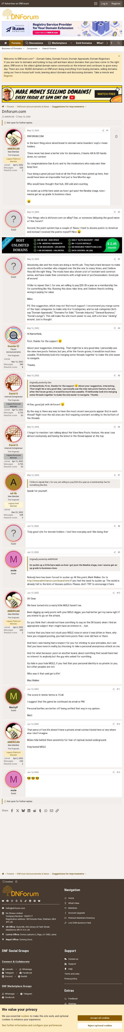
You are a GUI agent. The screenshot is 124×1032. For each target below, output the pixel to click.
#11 (118, 689)
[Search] (118, 43)
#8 (119, 526)
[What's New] (112, 43)
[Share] (103, 131)
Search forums (49, 48)
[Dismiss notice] (118, 56)
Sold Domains (84, 43)
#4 (119, 328)
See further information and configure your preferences (32, 1025)
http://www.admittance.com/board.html (48, 580)
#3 (119, 259)
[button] (96, 3)
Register (8, 75)
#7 (119, 475)
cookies (25, 1016)
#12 (118, 724)
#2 (119, 212)
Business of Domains (12, 48)
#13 (118, 772)
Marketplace (59, 43)
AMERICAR (9, 116)
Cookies (9, 881)
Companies (32, 48)
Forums (16, 43)
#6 (119, 427)
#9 (119, 552)
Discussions (36, 43)
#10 (118, 593)
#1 (107, 130)
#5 (119, 375)
